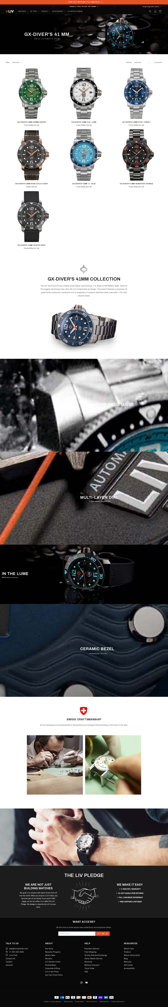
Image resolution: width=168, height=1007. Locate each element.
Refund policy (68, 1001)
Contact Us (10, 958)
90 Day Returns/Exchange (95, 955)
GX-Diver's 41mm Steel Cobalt (136, 122)
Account (9, 965)
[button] (23, 11)
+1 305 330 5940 (16, 952)
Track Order (89, 968)
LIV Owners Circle (52, 962)
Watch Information (132, 955)
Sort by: (129, 62)
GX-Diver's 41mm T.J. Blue (84, 184)
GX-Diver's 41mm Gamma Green (31, 122)
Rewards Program (53, 952)
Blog (126, 958)
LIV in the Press (52, 972)
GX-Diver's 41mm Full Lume (84, 122)
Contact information (117, 1001)
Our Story (49, 949)
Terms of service (91, 1001)
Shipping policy (104, 1001)
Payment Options (91, 949)
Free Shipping (90, 952)
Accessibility (129, 968)
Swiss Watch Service (93, 958)
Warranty (88, 962)
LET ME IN (102, 934)
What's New (50, 955)
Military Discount (91, 965)
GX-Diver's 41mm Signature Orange (136, 184)
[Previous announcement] (53, 6)
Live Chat (13, 955)
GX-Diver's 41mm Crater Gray (31, 245)
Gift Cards (128, 965)
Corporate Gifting (52, 968)
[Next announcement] (114, 6)
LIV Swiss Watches (55, 1001)
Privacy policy (79, 1001)
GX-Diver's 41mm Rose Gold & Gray (31, 184)
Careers (9, 962)
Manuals (127, 962)
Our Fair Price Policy (54, 975)
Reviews (48, 958)
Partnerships (50, 965)
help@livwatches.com (18, 949)
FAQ (86, 972)
